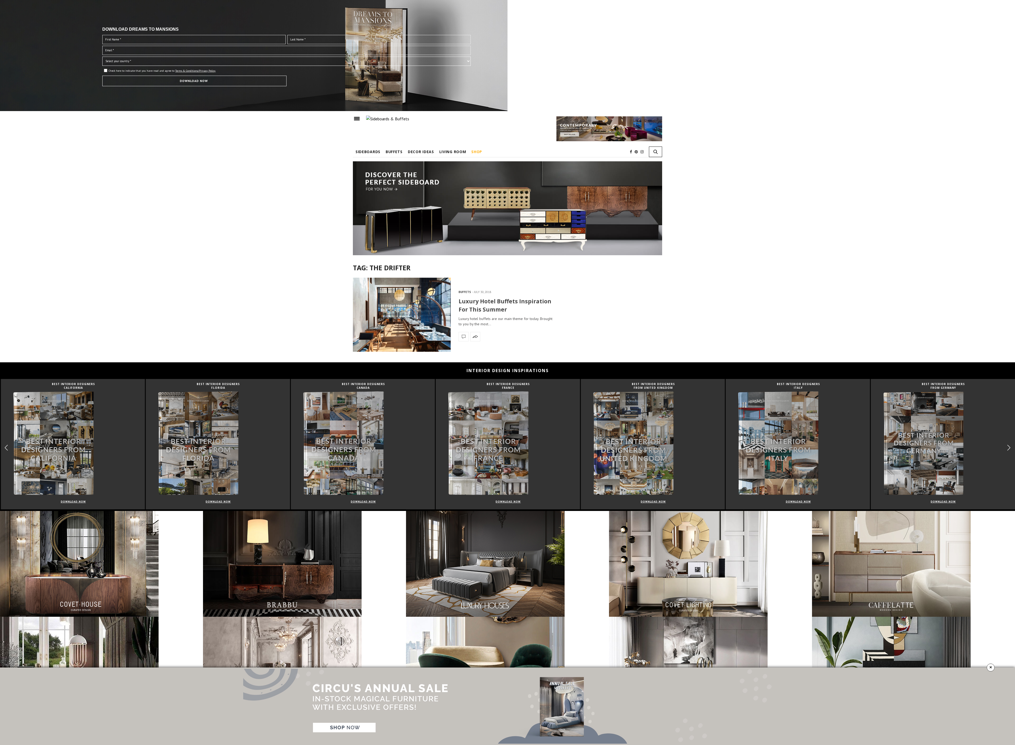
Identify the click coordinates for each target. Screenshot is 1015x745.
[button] (609, 79)
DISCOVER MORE (507, 24)
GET (414, 104)
